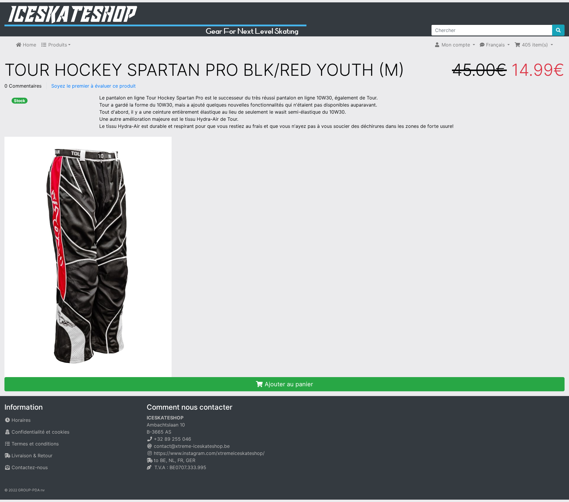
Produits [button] (57, 45)
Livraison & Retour (32, 455)
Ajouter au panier (288, 384)
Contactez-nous (30, 467)
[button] (454, 45)
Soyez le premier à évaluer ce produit (93, 86)
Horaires (21, 420)
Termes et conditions (35, 444)
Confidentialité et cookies (40, 432)
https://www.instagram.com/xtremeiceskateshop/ (209, 453)
